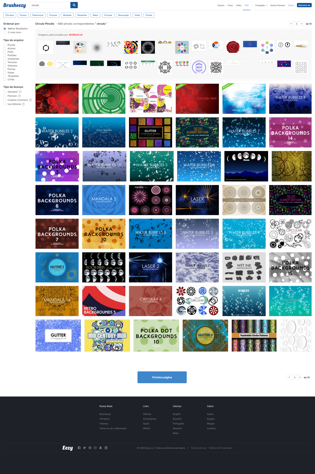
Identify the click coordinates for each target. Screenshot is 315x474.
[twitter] (84, 447)
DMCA (146, 428)
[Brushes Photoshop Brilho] (150, 132)
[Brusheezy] (14, 5)
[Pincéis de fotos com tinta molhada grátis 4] (244, 267)
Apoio (146, 423)
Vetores (221, 5)
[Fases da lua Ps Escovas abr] (246, 166)
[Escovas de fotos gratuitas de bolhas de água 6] (199, 166)
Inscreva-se (304, 5)
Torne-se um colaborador (113, 428)
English (177, 414)
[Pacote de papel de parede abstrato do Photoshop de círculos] (150, 99)
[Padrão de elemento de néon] (197, 132)
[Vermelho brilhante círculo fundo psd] (197, 99)
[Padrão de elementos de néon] (290, 200)
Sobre (210, 414)
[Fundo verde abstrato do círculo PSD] (104, 99)
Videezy (103, 423)
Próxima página (162, 377)
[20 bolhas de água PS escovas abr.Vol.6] (104, 132)
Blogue (210, 423)
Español (177, 418)
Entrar (291, 5)
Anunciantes (150, 418)
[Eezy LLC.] (68, 448)
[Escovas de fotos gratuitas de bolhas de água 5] (152, 166)
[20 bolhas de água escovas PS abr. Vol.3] (244, 301)
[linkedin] (106, 447)
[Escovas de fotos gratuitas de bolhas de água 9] (290, 99)
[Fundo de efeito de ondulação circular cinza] (63, 43)
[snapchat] (100, 447)
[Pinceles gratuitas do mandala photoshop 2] (104, 200)
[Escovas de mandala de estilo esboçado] (244, 200)
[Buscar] (74, 5)
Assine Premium (277, 5)
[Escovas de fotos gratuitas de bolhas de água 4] (244, 234)
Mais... (176, 433)
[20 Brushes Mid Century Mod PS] (107, 336)
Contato (211, 428)
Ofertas (147, 414)
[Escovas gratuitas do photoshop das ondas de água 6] (197, 267)
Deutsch (177, 428)
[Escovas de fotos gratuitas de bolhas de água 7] (244, 132)
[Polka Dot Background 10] (156, 336)
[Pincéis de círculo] (292, 166)
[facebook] (79, 447)
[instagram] (95, 447)
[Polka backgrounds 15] (290, 267)
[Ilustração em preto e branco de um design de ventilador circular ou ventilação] (216, 67)
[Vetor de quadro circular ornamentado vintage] (165, 67)
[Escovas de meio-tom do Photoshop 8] (205, 336)
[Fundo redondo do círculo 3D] (296, 336)
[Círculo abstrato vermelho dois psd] (57, 99)
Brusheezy (105, 414)
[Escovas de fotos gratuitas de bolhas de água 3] (197, 234)
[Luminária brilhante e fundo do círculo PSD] (244, 99)
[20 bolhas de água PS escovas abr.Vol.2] (290, 301)
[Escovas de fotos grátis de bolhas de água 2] (57, 132)
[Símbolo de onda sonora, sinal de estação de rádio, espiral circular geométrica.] (97, 47)
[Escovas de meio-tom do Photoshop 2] (57, 267)
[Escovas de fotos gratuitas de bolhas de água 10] (104, 166)
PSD (247, 5)
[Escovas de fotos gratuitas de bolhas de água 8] (150, 234)
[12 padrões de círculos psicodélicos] (254, 336)
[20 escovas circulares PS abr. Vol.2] (290, 234)
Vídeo (238, 5)
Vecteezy (104, 418)
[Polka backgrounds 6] (57, 200)
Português (178, 423)
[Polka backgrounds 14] (290, 132)
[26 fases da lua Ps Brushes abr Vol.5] (104, 267)
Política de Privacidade (220, 448)
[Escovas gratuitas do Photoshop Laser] (197, 200)
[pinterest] (90, 447)
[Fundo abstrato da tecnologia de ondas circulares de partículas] (250, 44)
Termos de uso (198, 448)
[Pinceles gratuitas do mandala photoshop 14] (57, 301)
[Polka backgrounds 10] (104, 234)
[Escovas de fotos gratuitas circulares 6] (150, 301)
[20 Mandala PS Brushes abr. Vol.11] (150, 200)
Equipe (210, 418)
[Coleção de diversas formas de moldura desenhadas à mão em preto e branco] (301, 67)
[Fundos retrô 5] (104, 301)
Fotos (230, 5)
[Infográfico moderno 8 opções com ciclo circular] (182, 47)
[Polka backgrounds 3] (57, 166)
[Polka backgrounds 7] (57, 234)
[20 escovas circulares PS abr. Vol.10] (197, 301)
